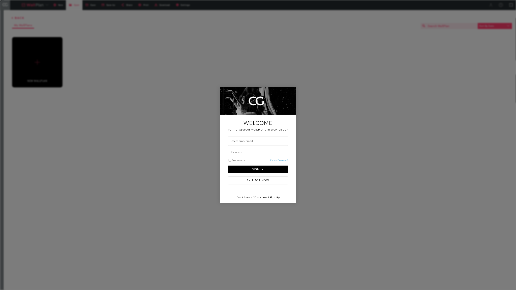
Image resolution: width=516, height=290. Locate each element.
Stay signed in (239, 160)
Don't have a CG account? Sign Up (258, 197)
